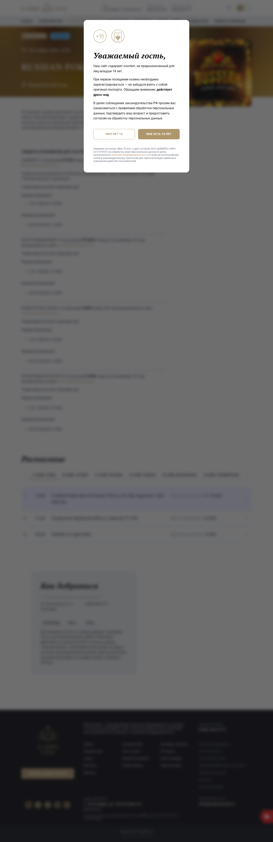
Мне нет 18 (114, 134)
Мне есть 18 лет (158, 134)
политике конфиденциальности (129, 155)
